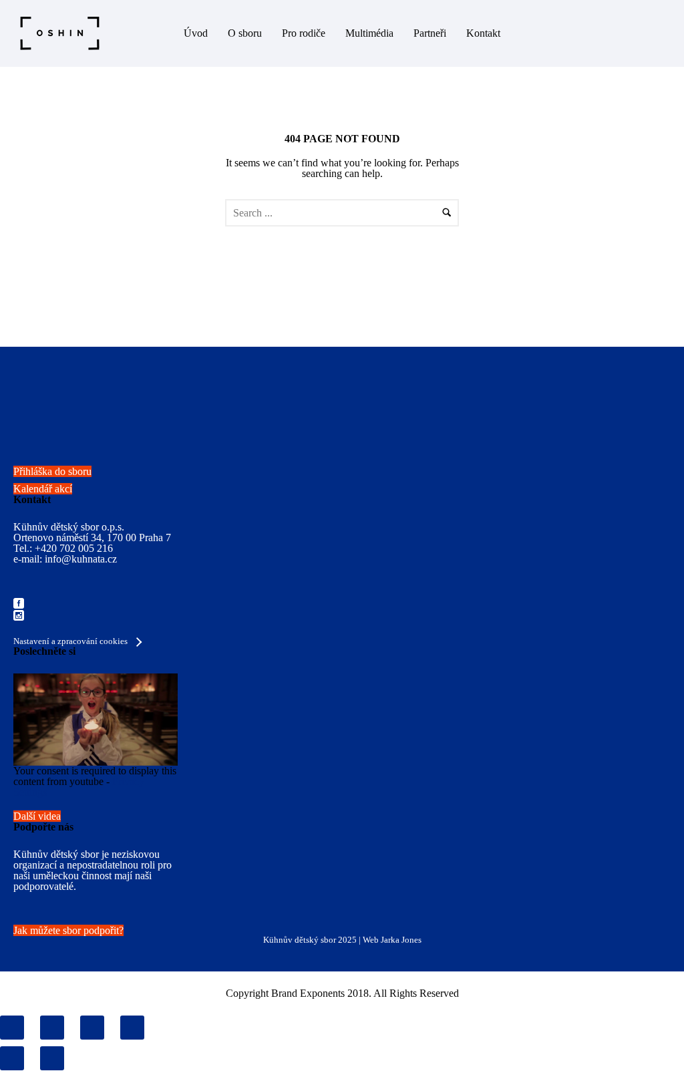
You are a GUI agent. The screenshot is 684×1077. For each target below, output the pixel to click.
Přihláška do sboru (52, 471)
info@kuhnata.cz (81, 559)
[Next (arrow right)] (52, 1058)
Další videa (37, 816)
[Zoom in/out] (132, 1028)
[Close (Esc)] (12, 1028)
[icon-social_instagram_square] (18, 616)
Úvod (196, 33)
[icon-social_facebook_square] (18, 604)
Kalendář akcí (42, 488)
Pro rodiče (303, 33)
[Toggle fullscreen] (92, 1028)
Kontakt (483, 33)
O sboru (245, 33)
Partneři (429, 33)
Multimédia (369, 33)
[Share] (52, 1028)
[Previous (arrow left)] (12, 1058)
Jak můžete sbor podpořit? (68, 930)
